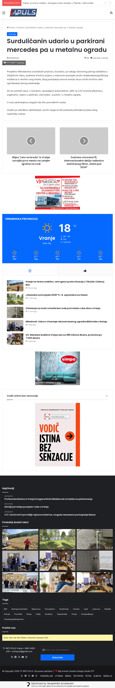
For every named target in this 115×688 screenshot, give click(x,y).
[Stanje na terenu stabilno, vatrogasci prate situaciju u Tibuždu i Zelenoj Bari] (15, 285)
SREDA (68, 676)
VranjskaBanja (87, 614)
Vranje (74, 614)
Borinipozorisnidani (20, 609)
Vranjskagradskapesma (14, 619)
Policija (7, 614)
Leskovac (96, 609)
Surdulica (49, 614)
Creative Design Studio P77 (81, 671)
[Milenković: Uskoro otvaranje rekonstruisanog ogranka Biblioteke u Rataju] (15, 325)
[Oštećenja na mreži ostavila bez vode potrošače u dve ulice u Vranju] (15, 312)
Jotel (86, 609)
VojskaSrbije (62, 614)
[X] (19, 657)
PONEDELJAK (46, 676)
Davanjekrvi (50, 609)
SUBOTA (97, 676)
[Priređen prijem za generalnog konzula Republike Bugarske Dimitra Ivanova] (95, 582)
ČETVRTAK (78, 676)
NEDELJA (107, 676)
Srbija (38, 614)
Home (12, 27)
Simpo (29, 614)
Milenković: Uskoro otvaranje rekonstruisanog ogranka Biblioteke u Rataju (66, 321)
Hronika (20, 27)
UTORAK (59, 676)
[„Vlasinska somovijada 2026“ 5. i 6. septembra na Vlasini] (15, 299)
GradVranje (64, 609)
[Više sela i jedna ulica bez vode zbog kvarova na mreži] (95, 561)
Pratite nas (9, 627)
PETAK (88, 676)
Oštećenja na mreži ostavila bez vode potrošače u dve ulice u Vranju (63, 308)
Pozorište (18, 614)
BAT (5, 609)
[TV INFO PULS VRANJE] (23, 12)
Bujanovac (36, 609)
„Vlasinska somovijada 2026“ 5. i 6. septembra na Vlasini (57, 294)
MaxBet (108, 609)
